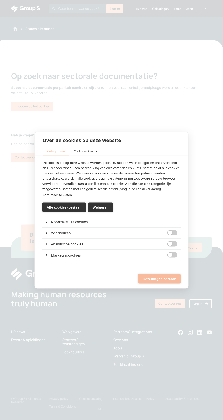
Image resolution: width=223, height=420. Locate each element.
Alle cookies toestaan (64, 207)
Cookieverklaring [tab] (86, 151)
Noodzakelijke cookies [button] (69, 221)
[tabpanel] (111, 210)
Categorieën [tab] (56, 151)
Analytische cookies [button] (67, 243)
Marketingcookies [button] (66, 255)
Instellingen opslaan (159, 279)
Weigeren (101, 207)
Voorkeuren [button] (61, 232)
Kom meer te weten (57, 194)
